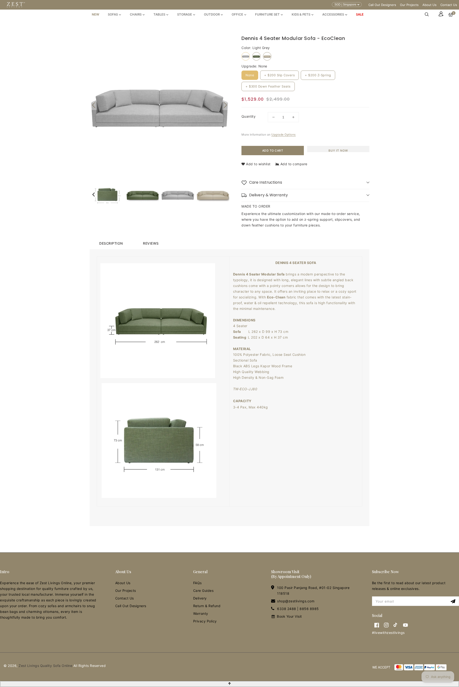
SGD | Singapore (345, 4)
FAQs (197, 583)
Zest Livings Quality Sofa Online (45, 666)
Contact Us (448, 5)
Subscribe (453, 601)
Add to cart (272, 150)
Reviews (151, 243)
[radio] (245, 56)
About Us (429, 5)
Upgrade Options (283, 134)
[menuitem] (95, 14)
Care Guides (203, 590)
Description (111, 243)
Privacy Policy (205, 621)
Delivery (200, 598)
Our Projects (409, 5)
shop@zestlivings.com (295, 601)
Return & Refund (207, 606)
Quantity (248, 116)
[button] (429, 14)
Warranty (200, 613)
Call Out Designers (382, 5)
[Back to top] (229, 684)
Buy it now (338, 150)
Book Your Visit (289, 616)
